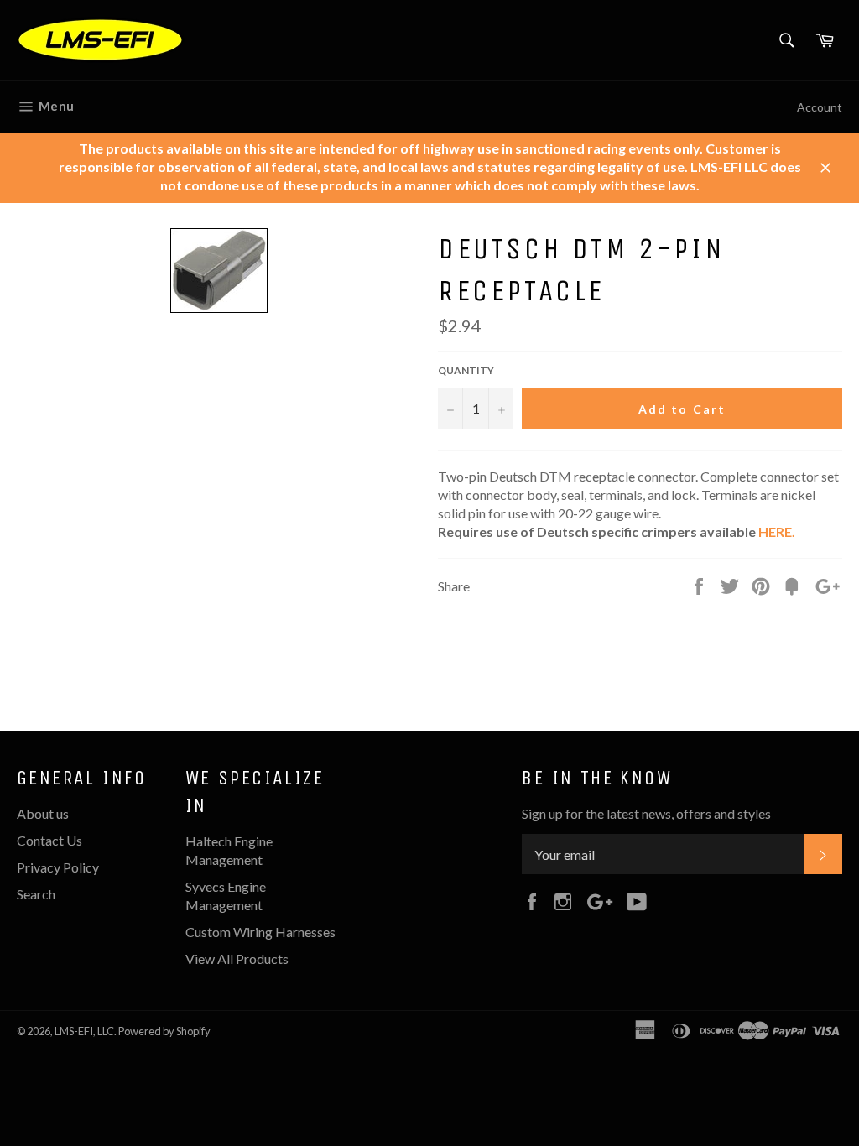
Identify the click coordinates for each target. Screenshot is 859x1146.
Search (36, 894)
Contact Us (49, 840)
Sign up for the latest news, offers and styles (646, 813)
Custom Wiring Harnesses (260, 932)
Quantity (466, 370)
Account (819, 107)
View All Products (237, 958)
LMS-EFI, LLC (84, 1031)
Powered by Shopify (164, 1031)
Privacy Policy (58, 867)
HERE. (776, 531)
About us (43, 813)
